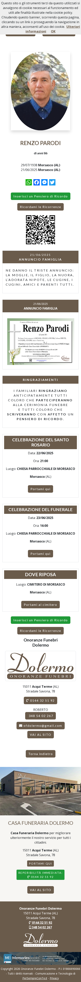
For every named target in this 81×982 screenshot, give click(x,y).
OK (53, 31)
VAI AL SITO (40, 734)
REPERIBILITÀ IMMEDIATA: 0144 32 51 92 (40, 874)
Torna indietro (40, 754)
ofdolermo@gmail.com (43, 725)
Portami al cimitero (40, 604)
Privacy (54, 978)
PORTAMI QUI (40, 863)
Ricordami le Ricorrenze (40, 207)
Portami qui (40, 489)
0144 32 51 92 (42, 700)
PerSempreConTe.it (34, 978)
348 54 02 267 (40, 716)
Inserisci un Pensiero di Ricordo (40, 196)
